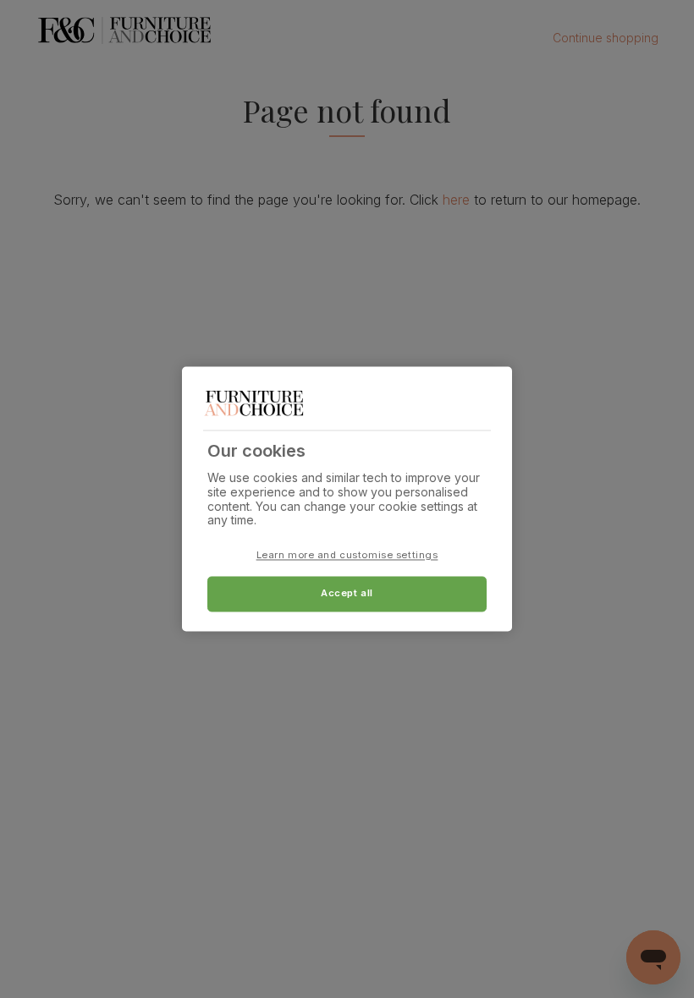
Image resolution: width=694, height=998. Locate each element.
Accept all (347, 594)
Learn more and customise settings (347, 556)
